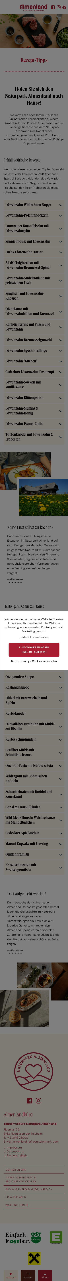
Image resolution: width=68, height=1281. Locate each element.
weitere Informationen (34, 637)
